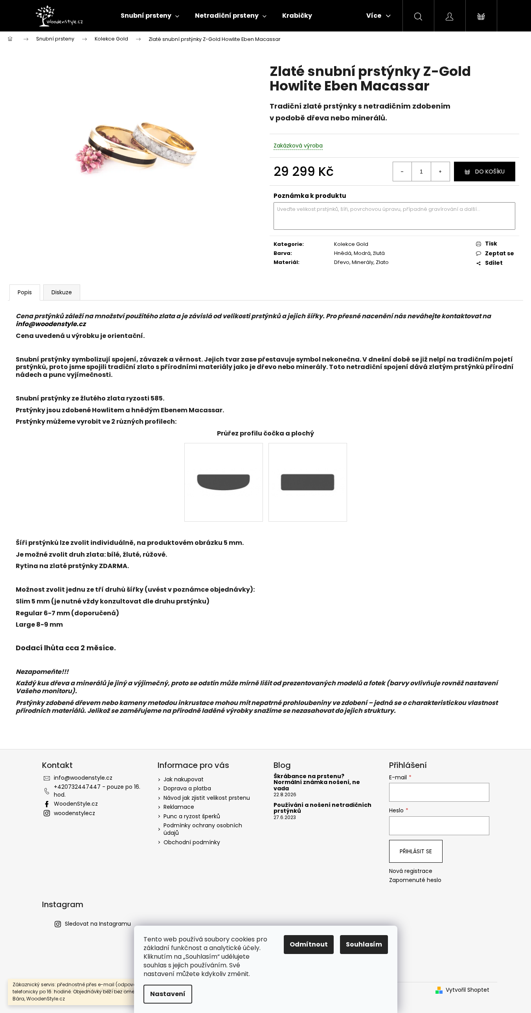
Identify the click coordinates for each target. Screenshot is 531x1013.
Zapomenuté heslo (415, 880)
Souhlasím (364, 944)
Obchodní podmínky (192, 842)
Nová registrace (410, 871)
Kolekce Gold (351, 244)
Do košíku (490, 171)
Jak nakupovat (184, 779)
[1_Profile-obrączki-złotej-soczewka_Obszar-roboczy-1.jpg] (224, 457)
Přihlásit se (416, 851)
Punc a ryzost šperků (192, 816)
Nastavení (168, 993)
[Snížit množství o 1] (402, 171)
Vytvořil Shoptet (467, 990)
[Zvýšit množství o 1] (440, 171)
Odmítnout (309, 944)
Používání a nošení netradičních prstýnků (322, 808)
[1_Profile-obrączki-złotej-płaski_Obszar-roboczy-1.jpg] (308, 457)
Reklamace (179, 807)
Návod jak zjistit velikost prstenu (207, 798)
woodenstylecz (74, 813)
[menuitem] (150, 15)
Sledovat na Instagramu (98, 924)
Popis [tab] (25, 292)
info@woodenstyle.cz (51, 323)
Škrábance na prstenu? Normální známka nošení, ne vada (317, 782)
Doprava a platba (187, 788)
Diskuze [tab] (61, 292)
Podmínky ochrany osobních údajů (203, 829)
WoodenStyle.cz (76, 804)
